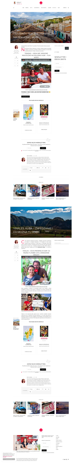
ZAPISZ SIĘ (43, 369)
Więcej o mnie (41, 163)
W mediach (58, 443)
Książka (57, 438)
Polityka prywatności (59, 446)
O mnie (57, 435)
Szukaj (67, 48)
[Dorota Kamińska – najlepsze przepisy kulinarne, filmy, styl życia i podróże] (41, 3)
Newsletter (57, 437)
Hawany (40, 240)
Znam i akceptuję (48, 452)
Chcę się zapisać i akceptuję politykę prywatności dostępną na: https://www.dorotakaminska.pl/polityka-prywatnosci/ (37, 150)
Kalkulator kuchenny (59, 441)
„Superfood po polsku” (37, 158)
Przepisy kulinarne (59, 440)
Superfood (23, 460)
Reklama (57, 444)
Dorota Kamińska (29, 377)
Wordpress (28, 460)
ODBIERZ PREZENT (44, 129)
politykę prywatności (51, 452)
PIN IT (44, 113)
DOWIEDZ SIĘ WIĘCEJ (28, 130)
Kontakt (57, 449)
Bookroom (35, 460)
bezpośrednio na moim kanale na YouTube (38, 89)
